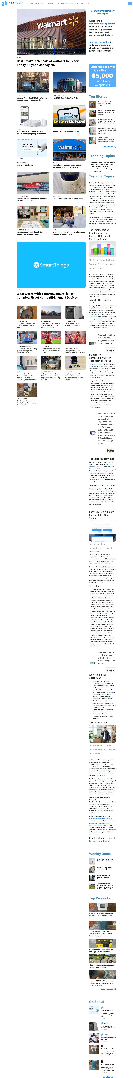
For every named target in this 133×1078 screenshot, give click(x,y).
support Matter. (109, 383)
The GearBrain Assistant (105, 567)
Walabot (106, 162)
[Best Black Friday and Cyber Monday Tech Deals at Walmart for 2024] (69, 150)
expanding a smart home (100, 683)
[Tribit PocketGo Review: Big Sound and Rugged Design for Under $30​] (102, 943)
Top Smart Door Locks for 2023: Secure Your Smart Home (26, 326)
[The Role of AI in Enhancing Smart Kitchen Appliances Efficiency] (92, 113)
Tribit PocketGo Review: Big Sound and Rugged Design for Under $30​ (101, 950)
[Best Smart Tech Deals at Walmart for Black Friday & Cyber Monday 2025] (51, 32)
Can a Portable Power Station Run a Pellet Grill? (74, 325)
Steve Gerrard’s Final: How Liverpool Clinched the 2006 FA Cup (50, 351)
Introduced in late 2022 (96, 364)
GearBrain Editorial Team (107, 1010)
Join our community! (99, 42)
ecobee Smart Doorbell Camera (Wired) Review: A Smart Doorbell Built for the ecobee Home (101, 933)
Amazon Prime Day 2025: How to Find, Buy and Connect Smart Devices (32, 99)
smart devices (111, 559)
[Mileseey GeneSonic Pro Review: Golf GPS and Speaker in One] (102, 959)
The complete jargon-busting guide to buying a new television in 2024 (27, 351)
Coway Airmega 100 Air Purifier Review (68, 198)
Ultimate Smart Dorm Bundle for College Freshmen (103, 877)
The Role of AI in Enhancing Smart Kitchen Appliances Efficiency (106, 112)
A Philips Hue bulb (94, 314)
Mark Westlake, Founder (107, 1049)
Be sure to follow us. (100, 841)
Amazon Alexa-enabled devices (98, 825)
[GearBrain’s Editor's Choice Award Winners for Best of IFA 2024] (33, 183)
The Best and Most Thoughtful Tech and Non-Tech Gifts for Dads (69, 233)
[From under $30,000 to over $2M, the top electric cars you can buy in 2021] (51, 312)
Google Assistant (103, 823)
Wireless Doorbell (101, 169)
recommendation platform (102, 23)
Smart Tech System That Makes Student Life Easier (105, 860)
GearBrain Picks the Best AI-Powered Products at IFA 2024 (32, 199)
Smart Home (21, 96)
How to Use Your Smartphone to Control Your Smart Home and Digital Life (107, 139)
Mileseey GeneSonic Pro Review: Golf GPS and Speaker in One (102, 966)
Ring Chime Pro (98, 171)
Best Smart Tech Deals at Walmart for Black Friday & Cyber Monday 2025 (48, 63)
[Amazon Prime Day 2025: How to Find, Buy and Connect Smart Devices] (33, 82)
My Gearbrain (31, 3)
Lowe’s (110, 692)
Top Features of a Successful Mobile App (108, 1038)
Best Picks (41, 3)
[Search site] (130, 3)
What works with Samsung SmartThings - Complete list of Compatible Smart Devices (47, 295)
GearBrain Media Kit (25, 165)
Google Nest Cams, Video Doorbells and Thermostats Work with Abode (26, 403)
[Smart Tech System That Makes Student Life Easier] (92, 861)
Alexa (99, 321)
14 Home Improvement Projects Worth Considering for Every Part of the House (106, 121)
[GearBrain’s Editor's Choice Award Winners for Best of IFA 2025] (69, 82)
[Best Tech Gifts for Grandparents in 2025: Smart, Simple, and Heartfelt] (75, 337)
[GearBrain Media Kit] (33, 150)
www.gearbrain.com (94, 551)
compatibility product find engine (99, 819)
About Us (84, 3)
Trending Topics (102, 156)
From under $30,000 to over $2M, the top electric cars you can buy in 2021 (50, 326)
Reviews (50, 3)
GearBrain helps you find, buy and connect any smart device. (108, 1015)
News (72, 3)
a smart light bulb (109, 306)
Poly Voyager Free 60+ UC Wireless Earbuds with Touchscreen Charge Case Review (74, 377)
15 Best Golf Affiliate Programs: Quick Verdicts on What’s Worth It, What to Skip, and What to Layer (105, 886)
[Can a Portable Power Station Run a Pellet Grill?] (75, 312)
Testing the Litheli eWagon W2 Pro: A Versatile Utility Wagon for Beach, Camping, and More (50, 377)
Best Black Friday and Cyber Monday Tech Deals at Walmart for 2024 (67, 166)
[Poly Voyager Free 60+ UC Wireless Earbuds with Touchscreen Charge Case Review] (75, 363)
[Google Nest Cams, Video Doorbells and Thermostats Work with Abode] (27, 390)
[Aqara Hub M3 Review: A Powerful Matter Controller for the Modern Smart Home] (102, 907)
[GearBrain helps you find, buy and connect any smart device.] (94, 1011)
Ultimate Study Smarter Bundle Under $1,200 (104, 868)
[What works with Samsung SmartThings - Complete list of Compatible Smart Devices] (51, 265)
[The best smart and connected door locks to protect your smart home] (27, 312)
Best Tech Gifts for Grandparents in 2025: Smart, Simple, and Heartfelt (75, 351)
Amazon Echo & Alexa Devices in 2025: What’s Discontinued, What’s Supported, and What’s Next (26, 377)
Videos (77, 3)
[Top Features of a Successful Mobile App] (94, 1038)
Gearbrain (106, 1023)
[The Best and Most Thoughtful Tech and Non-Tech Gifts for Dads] (69, 217)
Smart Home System (101, 164)
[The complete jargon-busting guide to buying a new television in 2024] (27, 337)
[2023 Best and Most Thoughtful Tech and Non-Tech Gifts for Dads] (33, 217)
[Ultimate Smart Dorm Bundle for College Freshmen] (92, 878)
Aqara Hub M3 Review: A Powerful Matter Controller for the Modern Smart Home (101, 915)
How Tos (64, 3)
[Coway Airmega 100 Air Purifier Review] (69, 183)
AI (98, 611)
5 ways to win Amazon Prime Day (66, 131)
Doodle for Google (96, 162)
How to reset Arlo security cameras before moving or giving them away (31, 132)
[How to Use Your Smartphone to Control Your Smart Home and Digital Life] (92, 140)
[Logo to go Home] (12, 3)
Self (54, 230)
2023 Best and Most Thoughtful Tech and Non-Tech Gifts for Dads (32, 233)
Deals (58, 3)
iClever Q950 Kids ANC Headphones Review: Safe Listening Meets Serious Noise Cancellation (102, 983)
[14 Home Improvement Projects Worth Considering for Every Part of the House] (92, 122)
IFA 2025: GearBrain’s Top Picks (65, 98)
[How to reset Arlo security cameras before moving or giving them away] (33, 116)
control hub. (103, 493)
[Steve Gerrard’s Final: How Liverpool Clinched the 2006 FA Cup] (51, 337)
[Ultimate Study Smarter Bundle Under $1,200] (92, 869)
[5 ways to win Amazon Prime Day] (69, 116)
